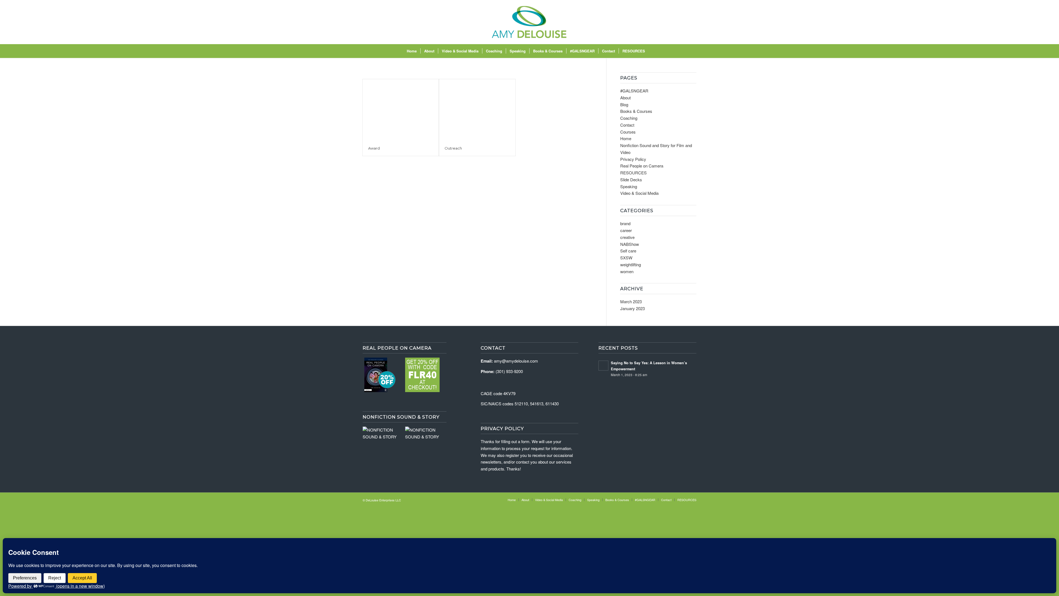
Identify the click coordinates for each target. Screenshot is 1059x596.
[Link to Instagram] (667, 22)
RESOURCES (633, 172)
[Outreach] (477, 110)
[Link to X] (684, 22)
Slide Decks (631, 179)
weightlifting (630, 264)
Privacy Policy (633, 159)
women (626, 271)
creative (627, 237)
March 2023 (631, 301)
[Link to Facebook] (659, 22)
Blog (624, 104)
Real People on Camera (641, 166)
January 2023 (632, 308)
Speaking (628, 186)
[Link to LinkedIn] (692, 22)
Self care (628, 251)
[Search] (652, 51)
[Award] (401, 110)
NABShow (629, 244)
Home (625, 138)
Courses (628, 132)
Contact (627, 125)
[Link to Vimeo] (676, 22)
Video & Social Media (639, 193)
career (626, 230)
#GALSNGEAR (634, 91)
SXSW (626, 257)
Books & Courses (636, 111)
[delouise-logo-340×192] (529, 22)
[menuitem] (411, 51)
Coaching (628, 118)
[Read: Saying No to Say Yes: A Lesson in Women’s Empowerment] (603, 366)
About (625, 97)
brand (625, 223)
